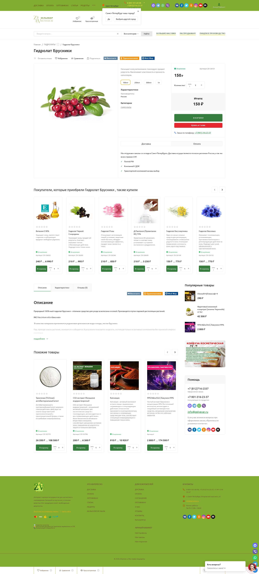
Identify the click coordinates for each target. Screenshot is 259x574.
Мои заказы (140, 537)
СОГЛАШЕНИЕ (141, 498)
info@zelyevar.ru (198, 411)
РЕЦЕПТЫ (91, 507)
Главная (37, 44)
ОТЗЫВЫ (138, 511)
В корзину (41, 268)
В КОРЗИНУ (198, 118)
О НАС (137, 507)
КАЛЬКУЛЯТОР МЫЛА (96, 511)
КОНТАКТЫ (139, 515)
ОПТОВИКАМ (92, 498)
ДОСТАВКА (91, 489)
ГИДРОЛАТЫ (49, 44)
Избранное (63, 58)
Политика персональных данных (46, 511)
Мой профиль (141, 533)
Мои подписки (141, 541)
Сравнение (79, 58)
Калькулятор (140, 520)
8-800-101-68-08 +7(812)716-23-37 (134, 4)
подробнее (39, 338)
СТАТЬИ (90, 502)
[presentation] (215, 190)
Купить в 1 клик (198, 125)
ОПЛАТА (90, 494)
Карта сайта (66, 511)
